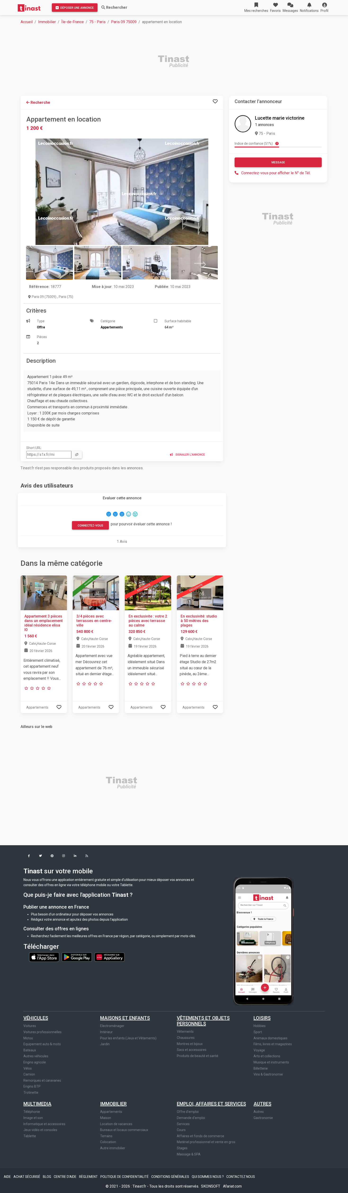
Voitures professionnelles (42, 1032)
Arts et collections (267, 1056)
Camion (29, 1074)
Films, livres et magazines (273, 1044)
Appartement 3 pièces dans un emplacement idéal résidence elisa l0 (43, 623)
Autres (262, 1104)
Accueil (27, 22)
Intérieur (106, 1032)
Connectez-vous (90, 525)
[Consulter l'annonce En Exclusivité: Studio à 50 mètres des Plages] (200, 592)
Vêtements (185, 1031)
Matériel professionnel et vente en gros (206, 1142)
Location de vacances (116, 1124)
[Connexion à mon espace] (215, 101)
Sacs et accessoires (191, 1050)
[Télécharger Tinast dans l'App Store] (44, 957)
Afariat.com (232, 1186)
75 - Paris (97, 22)
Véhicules (35, 1018)
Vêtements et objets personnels (203, 1021)
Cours (181, 1130)
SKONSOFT (211, 1186)
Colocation (108, 1142)
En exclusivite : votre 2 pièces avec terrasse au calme (148, 620)
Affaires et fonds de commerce (200, 1136)
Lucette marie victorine (279, 118)
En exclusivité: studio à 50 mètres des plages (199, 620)
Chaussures (186, 1038)
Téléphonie (31, 1112)
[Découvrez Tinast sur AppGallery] (109, 957)
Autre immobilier (112, 1148)
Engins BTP (31, 1086)
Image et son (33, 1118)
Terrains (106, 1136)
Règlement (88, 1177)
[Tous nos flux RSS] (86, 856)
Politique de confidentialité (124, 1177)
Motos (28, 1038)
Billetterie (261, 1068)
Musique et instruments (271, 1062)
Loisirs (262, 1018)
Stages (182, 1148)
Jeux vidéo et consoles (40, 1130)
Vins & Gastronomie (268, 1074)
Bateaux (29, 1050)
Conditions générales (170, 1177)
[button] (324, 7)
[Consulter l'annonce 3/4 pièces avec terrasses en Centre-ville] (96, 592)
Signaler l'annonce (190, 454)
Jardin (105, 1044)
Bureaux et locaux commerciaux (124, 1130)
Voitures (29, 1026)
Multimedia (37, 1104)
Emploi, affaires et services (211, 1104)
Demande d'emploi (191, 1118)
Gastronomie (263, 1118)
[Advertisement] (163, 62)
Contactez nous (240, 1177)
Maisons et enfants (125, 1018)
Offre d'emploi (188, 1112)
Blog (47, 1177)
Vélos (27, 1068)
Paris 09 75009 (124, 22)
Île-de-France (72, 22)
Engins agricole (34, 1062)
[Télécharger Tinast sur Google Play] (77, 957)
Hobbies (260, 1026)
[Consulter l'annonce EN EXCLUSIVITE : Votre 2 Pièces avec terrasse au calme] (148, 592)
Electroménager (112, 1026)
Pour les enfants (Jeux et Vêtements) (128, 1038)
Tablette (29, 1136)
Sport (258, 1032)
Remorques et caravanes (42, 1080)
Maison (105, 1118)
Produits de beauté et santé (197, 1056)
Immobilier (47, 22)
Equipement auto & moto (42, 1044)
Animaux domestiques (270, 1038)
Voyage (259, 1050)
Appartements (111, 1112)
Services (183, 1124)
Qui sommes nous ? (208, 1177)
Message (278, 162)
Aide (8, 1177)
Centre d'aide (65, 1177)
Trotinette (30, 1092)
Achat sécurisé (27, 1177)
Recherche (40, 102)
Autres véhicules (35, 1056)
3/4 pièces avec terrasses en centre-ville (94, 620)
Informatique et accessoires (44, 1124)
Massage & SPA (189, 1154)
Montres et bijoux (190, 1044)
